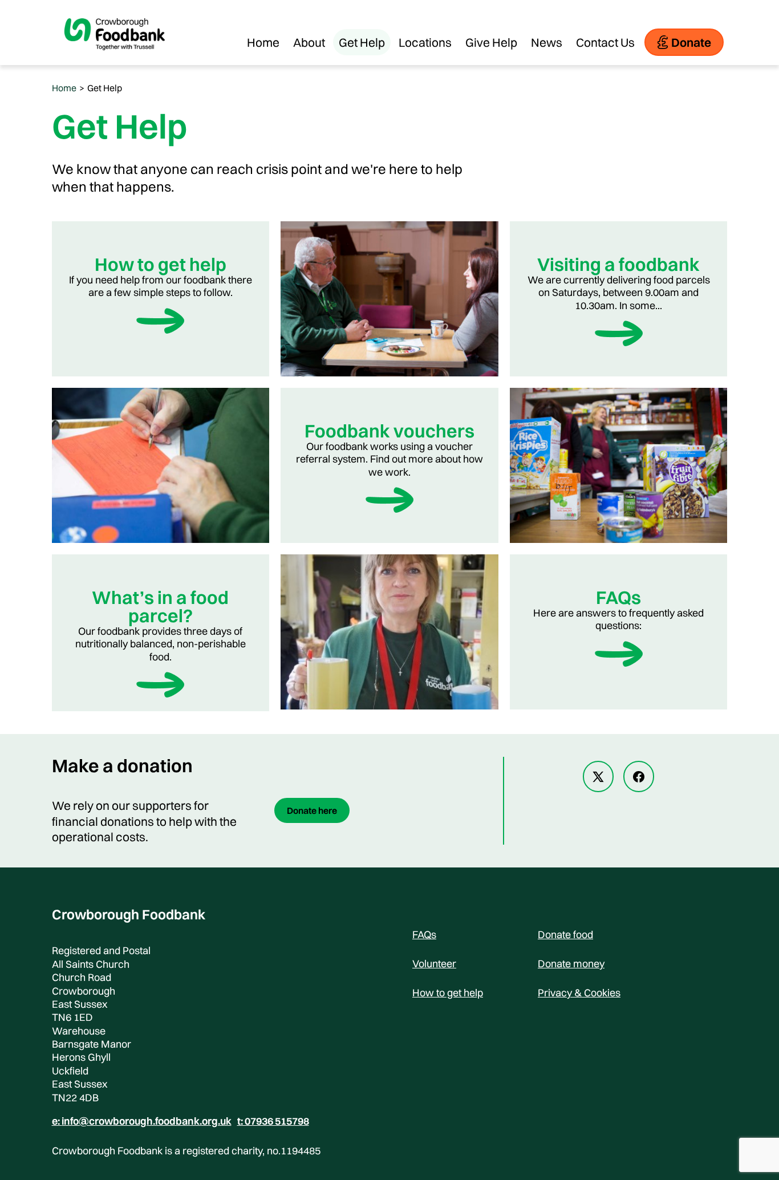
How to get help (447, 992)
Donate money (571, 963)
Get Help (362, 42)
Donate (691, 42)
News (546, 42)
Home (263, 42)
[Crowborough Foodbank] (114, 59)
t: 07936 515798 (273, 1121)
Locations (425, 42)
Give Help (491, 42)
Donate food (565, 934)
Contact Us (605, 42)
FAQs (424, 934)
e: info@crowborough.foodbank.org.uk (142, 1121)
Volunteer (434, 963)
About (309, 42)
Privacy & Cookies (579, 992)
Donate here (312, 810)
